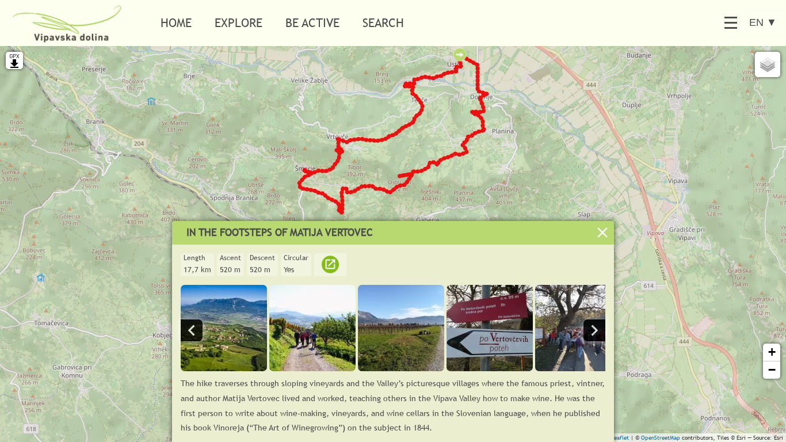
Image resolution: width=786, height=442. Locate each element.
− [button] (772, 370)
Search (383, 23)
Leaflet (620, 438)
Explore (238, 23)
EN (763, 22)
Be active (312, 23)
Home (176, 23)
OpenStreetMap (660, 438)
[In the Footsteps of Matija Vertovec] (224, 368)
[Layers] (767, 64)
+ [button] (772, 352)
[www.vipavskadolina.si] (330, 269)
